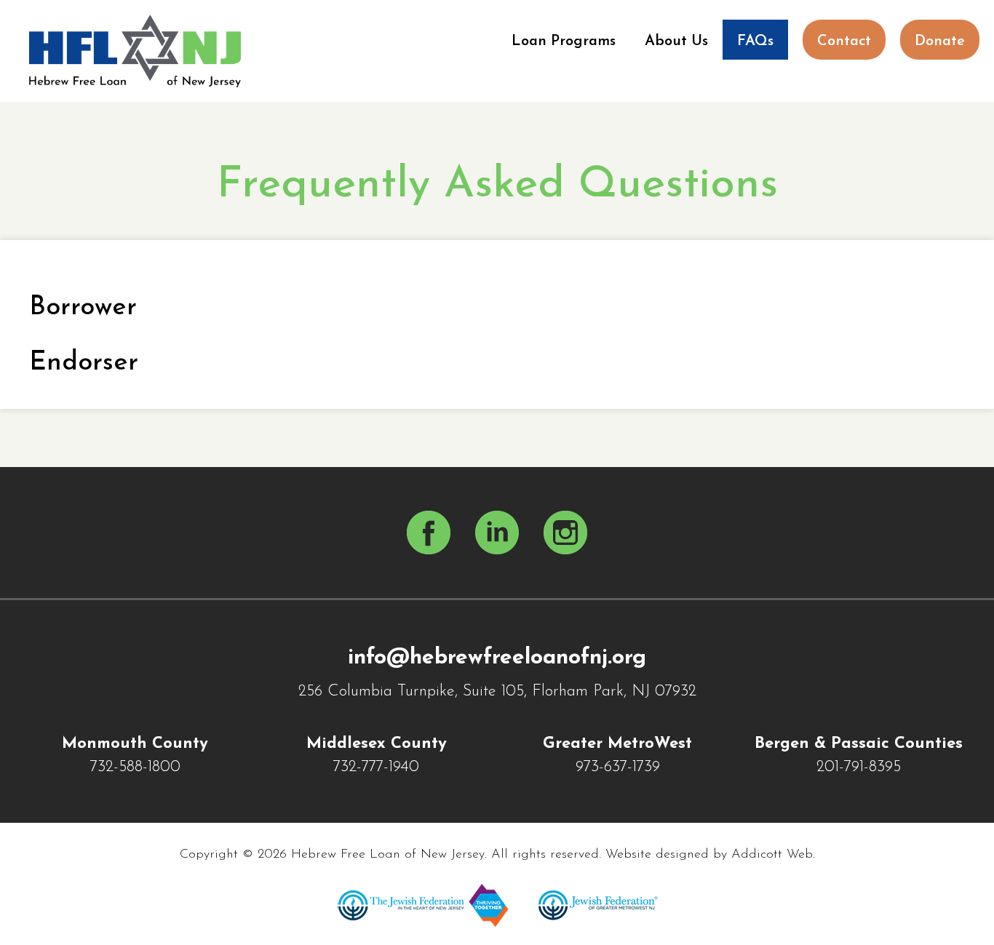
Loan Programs (564, 41)
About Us (676, 41)
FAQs (755, 41)
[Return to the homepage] (135, 51)
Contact (844, 41)
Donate (940, 41)
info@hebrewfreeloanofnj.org (497, 658)
